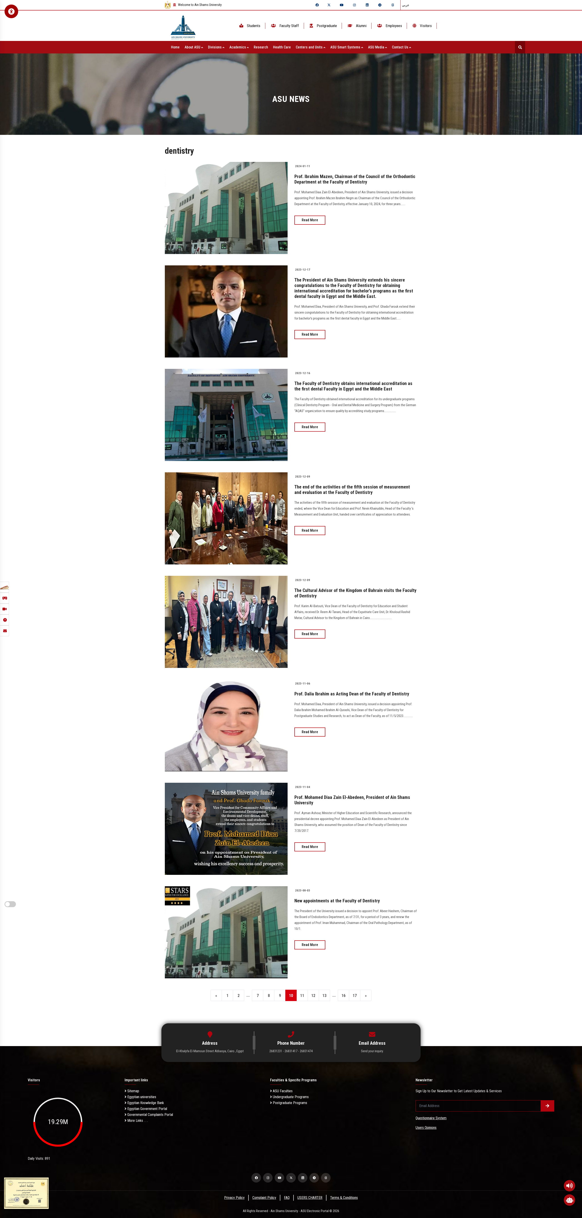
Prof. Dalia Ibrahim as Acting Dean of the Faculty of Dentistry (351, 694)
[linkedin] (367, 5)
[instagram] (354, 5)
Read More (310, 220)
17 (355, 995)
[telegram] (380, 5)
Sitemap (132, 1091)
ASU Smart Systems (345, 47)
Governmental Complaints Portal (149, 1114)
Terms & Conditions (344, 1197)
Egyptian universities (141, 1097)
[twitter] (329, 5)
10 (291, 995)
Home (175, 47)
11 (302, 995)
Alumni (360, 25)
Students (253, 25)
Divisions (215, 47)
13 (324, 995)
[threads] (393, 5)
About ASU (193, 47)
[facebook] (317, 5)
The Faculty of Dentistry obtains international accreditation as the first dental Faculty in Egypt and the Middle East (353, 386)
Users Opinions (426, 1127)
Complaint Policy (264, 1197)
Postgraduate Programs (289, 1103)
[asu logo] (183, 26)
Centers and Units (310, 47)
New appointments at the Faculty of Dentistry (337, 900)
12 (313, 995)
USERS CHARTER (309, 1197)
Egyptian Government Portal (146, 1109)
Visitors (425, 25)
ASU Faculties (282, 1091)
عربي (405, 5)
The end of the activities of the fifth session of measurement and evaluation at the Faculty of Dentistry (352, 489)
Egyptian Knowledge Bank (145, 1103)
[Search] (520, 47)
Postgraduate (326, 25)
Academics (238, 47)
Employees (393, 25)
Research (261, 47)
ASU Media (376, 47)
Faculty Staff (288, 25)
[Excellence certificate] (26, 1193)
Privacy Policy (234, 1197)
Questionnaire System (431, 1118)
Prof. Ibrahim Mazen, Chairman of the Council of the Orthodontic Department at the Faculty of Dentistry (354, 179)
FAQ (287, 1197)
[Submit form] (547, 1106)
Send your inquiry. (372, 1051)
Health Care (282, 47)
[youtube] (342, 5)
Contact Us (400, 47)
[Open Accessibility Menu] (11, 11)
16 (343, 995)
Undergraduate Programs (290, 1097)
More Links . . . (137, 1120)
